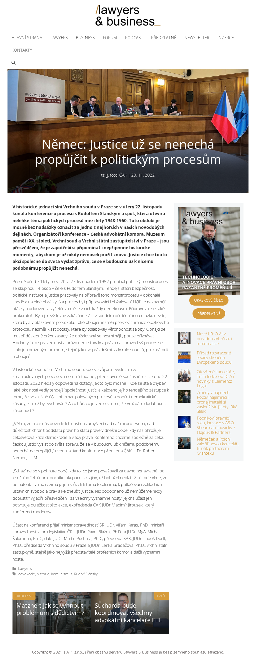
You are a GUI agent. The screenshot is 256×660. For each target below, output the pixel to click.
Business (85, 37)
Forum (110, 37)
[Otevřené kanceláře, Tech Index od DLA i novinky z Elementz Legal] (184, 378)
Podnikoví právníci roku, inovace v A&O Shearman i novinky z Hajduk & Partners (216, 425)
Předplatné (163, 37)
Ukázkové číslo (209, 300)
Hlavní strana (27, 37)
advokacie (26, 574)
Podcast (134, 37)
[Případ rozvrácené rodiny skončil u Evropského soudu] (184, 359)
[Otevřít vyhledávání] (14, 62)
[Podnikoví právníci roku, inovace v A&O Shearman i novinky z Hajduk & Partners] (184, 425)
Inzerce (225, 37)
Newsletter (196, 37)
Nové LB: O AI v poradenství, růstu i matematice (214, 338)
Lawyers (59, 37)
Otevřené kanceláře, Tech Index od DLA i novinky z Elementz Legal (216, 378)
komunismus (61, 574)
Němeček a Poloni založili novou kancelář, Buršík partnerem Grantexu (218, 446)
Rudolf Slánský (86, 574)
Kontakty (22, 50)
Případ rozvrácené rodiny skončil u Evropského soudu (214, 357)
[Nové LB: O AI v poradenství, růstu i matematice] (184, 341)
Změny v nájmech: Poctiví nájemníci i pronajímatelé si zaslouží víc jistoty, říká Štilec (217, 401)
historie (43, 574)
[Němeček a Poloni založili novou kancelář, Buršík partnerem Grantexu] (184, 446)
